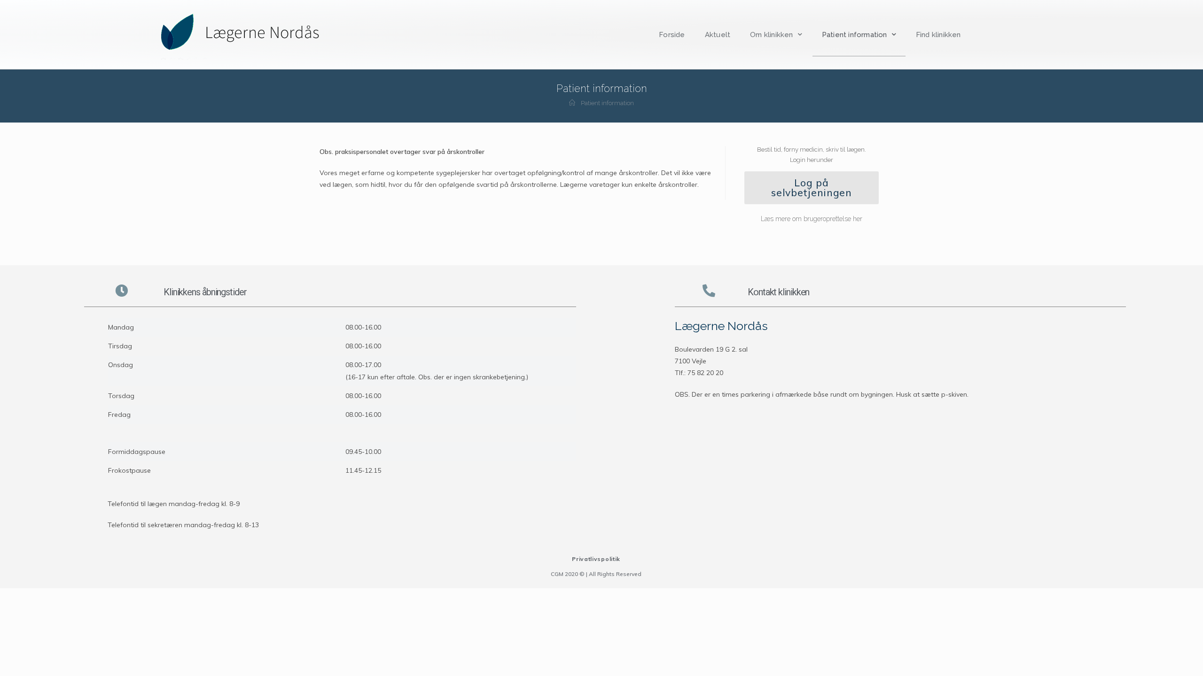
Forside (672, 35)
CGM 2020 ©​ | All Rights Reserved (596, 573)
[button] (811, 187)
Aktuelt (717, 35)
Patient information (854, 35)
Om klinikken (771, 35)
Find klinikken (938, 35)
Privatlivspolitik (596, 558)
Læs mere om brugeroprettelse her (811, 219)
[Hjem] (572, 103)
